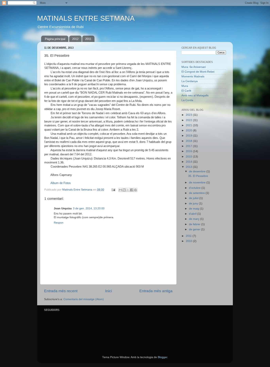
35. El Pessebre (198, 175)
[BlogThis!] (124, 190)
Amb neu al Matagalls (195, 95)
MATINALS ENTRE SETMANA (86, 18)
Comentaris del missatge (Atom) (83, 299)
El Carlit (186, 90)
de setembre (197, 193)
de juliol (194, 198)
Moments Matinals (192, 76)
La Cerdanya (189, 81)
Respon (58, 222)
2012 (75, 39)
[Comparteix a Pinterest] (135, 190)
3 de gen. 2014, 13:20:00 (89, 208)
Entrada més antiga (156, 291)
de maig (194, 208)
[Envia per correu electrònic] (120, 190)
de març (194, 218)
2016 (189, 151)
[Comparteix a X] (128, 190)
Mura (184, 85)
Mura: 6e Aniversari (193, 66)
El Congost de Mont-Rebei (197, 71)
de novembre (197, 182)
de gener (195, 229)
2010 (189, 241)
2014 (189, 161)
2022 (189, 120)
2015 (189, 156)
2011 (88, 39)
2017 (189, 146)
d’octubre (195, 187)
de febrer (195, 224)
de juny (194, 203)
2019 (189, 135)
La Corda (187, 100)
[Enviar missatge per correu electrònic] (113, 189)
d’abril (193, 213)
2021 (189, 125)
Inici (108, 291)
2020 (189, 130)
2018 (189, 140)
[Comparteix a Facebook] (132, 190)
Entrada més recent (60, 291)
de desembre (197, 171)
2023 (189, 114)
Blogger (162, 357)
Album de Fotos (60, 183)
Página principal (55, 39)
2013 (189, 166)
